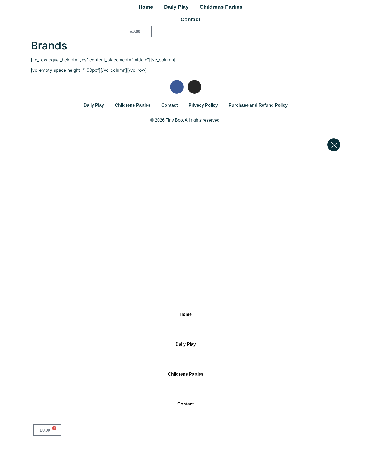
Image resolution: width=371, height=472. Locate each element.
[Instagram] (194, 87)
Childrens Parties (221, 7)
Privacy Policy (203, 105)
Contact (190, 19)
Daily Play (176, 7)
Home (146, 7)
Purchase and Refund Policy (258, 105)
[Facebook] (177, 87)
